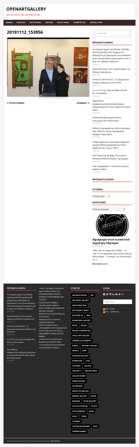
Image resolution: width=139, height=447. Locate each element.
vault (75, 416)
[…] (95, 259)
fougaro (76, 366)
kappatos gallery (80, 391)
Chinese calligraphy (81, 340)
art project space (80, 310)
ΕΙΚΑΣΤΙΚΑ (21, 22)
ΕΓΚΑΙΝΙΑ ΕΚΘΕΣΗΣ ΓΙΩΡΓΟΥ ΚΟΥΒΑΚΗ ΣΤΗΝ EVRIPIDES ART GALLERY (51, 297)
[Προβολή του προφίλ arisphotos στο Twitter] (107, 294)
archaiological (79, 295)
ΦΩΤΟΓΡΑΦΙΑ (35, 22)
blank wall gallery (81, 320)
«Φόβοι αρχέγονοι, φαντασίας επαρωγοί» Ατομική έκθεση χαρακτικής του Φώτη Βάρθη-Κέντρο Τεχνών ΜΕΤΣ (110, 145)
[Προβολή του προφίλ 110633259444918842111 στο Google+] (122, 294)
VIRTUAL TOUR (96, 22)
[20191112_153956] (48, 98)
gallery (88, 366)
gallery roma (78, 376)
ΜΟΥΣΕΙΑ (49, 22)
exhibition (77, 361)
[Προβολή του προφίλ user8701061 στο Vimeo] (119, 294)
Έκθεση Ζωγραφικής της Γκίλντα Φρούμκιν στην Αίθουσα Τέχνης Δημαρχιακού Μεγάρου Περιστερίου (111, 131)
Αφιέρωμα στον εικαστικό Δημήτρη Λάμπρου (111, 241)
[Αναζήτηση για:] (112, 33)
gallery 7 (76, 371)
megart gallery (79, 396)
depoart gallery (89, 345)
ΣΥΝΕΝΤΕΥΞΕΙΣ (79, 22)
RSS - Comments (112, 311)
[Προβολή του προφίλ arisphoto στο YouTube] (116, 294)
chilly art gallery (81, 335)
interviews (77, 386)
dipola (75, 350)
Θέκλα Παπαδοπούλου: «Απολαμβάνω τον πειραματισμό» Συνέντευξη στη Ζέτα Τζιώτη (53, 328)
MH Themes (55, 441)
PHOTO (94, 406)
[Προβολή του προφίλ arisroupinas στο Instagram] (110, 294)
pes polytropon (80, 406)
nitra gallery (89, 401)
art (92, 295)
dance (75, 345)
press (91, 411)
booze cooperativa (81, 330)
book (74, 325)
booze (84, 325)
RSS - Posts (110, 309)
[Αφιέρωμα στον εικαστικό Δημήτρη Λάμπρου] (112, 235)
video (84, 416)
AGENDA (9, 22)
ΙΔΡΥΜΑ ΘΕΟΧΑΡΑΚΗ (81, 426)
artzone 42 (77, 315)
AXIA (88, 315)
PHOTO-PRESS (63, 22)
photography (78, 411)
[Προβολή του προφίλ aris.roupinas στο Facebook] (104, 294)
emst (84, 350)
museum (76, 401)
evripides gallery (80, 356)
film (88, 361)
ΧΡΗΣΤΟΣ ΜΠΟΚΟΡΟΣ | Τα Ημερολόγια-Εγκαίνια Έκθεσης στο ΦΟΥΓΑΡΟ (21, 329)
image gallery (78, 381)
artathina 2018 (79, 305)
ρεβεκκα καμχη (79, 431)
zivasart (76, 421)
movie (93, 396)
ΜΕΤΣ (95, 426)
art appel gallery (80, 300)
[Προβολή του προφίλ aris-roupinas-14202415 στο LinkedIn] (113, 294)
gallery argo (91, 371)
